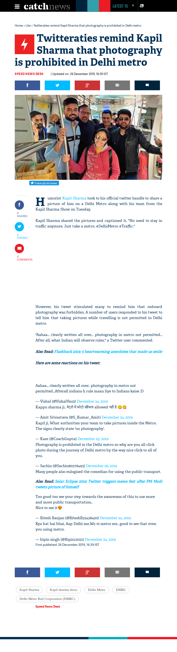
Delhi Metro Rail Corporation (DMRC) (47, 599)
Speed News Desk (29, 74)
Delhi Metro (96, 590)
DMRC (121, 590)
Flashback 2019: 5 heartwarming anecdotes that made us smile (107, 351)
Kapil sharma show (63, 590)
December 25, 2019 (93, 438)
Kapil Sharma (74, 198)
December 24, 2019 (92, 401)
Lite (28, 25)
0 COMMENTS (22, 258)
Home (19, 25)
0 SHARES (22, 214)
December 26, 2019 (101, 465)
